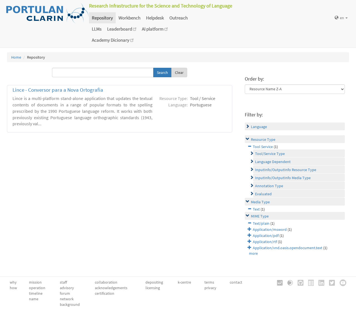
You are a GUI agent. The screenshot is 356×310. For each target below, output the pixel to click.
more (253, 253)
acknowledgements (111, 287)
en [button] (342, 17)
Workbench (129, 18)
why (13, 282)
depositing (154, 282)
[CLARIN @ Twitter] (330, 282)
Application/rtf (265, 241)
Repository (102, 18)
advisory (67, 287)
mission (35, 282)
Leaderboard (120, 29)
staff (63, 282)
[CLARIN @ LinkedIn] (319, 282)
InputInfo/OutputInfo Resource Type (285, 169)
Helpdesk (155, 18)
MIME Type (260, 216)
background (70, 304)
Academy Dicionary (111, 40)
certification (104, 293)
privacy (210, 287)
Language (259, 126)
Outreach (178, 18)
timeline (36, 293)
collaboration (106, 282)
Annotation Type (269, 185)
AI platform (153, 29)
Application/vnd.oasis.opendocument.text (287, 247)
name (33, 298)
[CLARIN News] (309, 282)
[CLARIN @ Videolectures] (288, 282)
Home (16, 57)
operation (37, 287)
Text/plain (261, 223)
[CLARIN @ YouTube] (341, 282)
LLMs (97, 29)
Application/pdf (266, 235)
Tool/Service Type (270, 153)
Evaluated (263, 193)
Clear (179, 72)
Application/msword (270, 229)
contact (236, 282)
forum (65, 293)
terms (209, 282)
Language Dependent (273, 161)
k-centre (184, 282)
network (67, 298)
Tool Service (263, 146)
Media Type (260, 201)
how (13, 287)
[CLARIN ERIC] (278, 282)
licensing (152, 287)
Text (256, 209)
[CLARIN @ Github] (298, 282)
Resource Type (263, 139)
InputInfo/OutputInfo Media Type (283, 177)
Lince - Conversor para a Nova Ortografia (58, 90)
